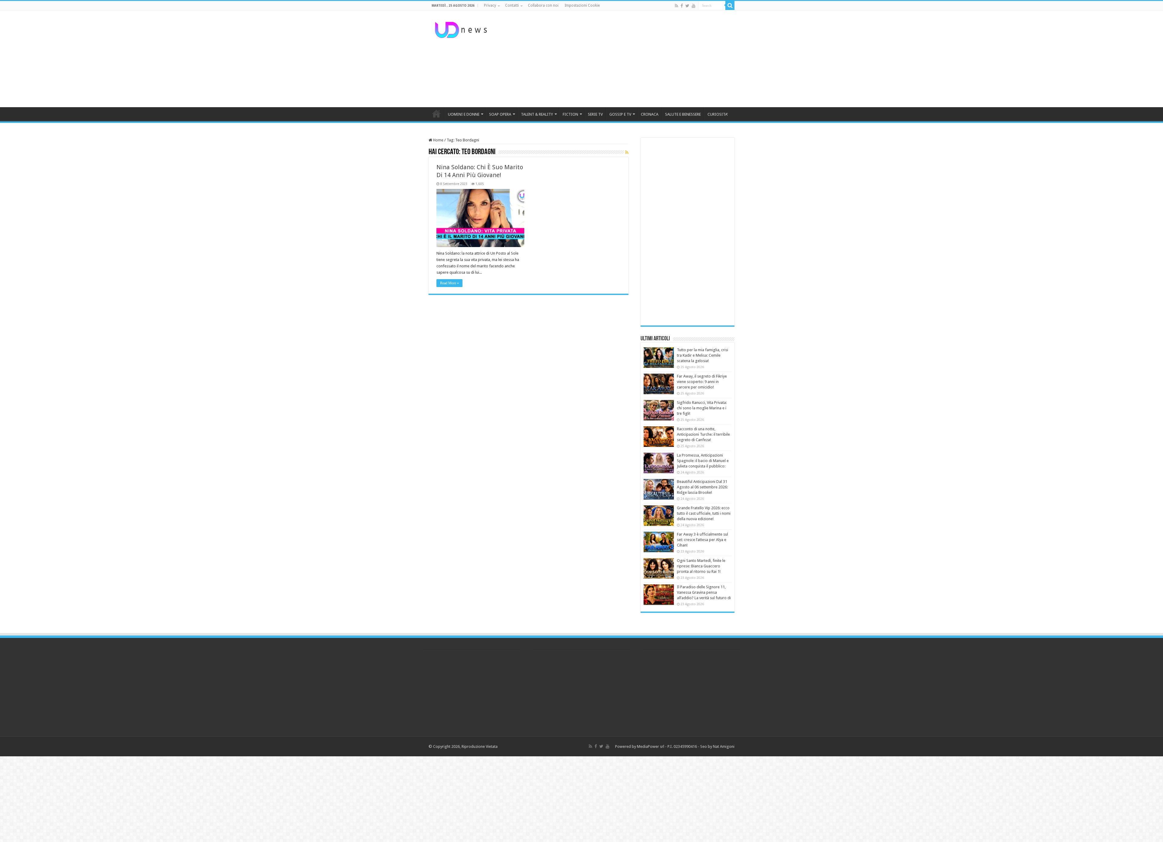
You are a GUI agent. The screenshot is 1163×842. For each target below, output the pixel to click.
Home (437, 140)
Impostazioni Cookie (582, 5)
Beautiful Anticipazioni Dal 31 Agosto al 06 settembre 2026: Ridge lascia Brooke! (702, 487)
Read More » (449, 283)
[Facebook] (682, 5)
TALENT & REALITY (537, 114)
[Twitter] (687, 5)
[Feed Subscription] (626, 152)
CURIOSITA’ (717, 114)
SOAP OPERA (500, 114)
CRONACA (649, 114)
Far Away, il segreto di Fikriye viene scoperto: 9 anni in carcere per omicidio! (702, 381)
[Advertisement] (619, 58)
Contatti (512, 5)
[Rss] (676, 5)
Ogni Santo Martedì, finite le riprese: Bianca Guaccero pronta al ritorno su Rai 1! (701, 566)
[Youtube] (693, 5)
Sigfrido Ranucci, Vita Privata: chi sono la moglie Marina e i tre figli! (702, 408)
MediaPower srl (650, 746)
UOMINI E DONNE (463, 114)
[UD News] (462, 28)
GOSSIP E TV (620, 114)
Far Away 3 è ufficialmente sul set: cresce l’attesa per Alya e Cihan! (702, 539)
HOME (436, 113)
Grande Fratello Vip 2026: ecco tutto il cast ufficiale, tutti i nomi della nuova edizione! (704, 513)
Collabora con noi (543, 5)
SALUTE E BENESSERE (683, 114)
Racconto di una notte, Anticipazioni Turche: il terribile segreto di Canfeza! (703, 434)
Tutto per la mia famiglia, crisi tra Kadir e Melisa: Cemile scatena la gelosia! (702, 355)
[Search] (729, 5)
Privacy (490, 5)
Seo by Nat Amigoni (717, 746)
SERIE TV (595, 114)
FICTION (570, 114)
